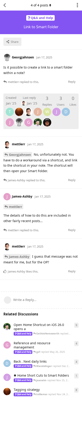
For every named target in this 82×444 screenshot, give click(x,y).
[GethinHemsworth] (47, 119)
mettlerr (15, 206)
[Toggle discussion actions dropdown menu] (77, 5)
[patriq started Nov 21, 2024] (7, 391)
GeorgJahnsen (20, 154)
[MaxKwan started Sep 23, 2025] (7, 326)
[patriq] (19, 109)
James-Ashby (19, 256)
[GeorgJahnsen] (19, 119)
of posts (39, 5)
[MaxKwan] (38, 119)
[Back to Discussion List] (4, 5)
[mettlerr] (28, 109)
